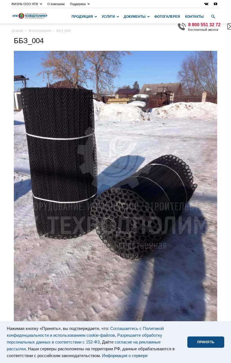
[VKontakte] (206, 4)
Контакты (194, 17)
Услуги (108, 17)
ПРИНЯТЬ (205, 342)
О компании (56, 4)
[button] (213, 16)
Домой (17, 30)
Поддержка (78, 4)
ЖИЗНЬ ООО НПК (24, 4)
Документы (135, 17)
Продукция (82, 17)
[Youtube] (215, 4)
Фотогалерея (167, 17)
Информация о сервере (125, 355)
